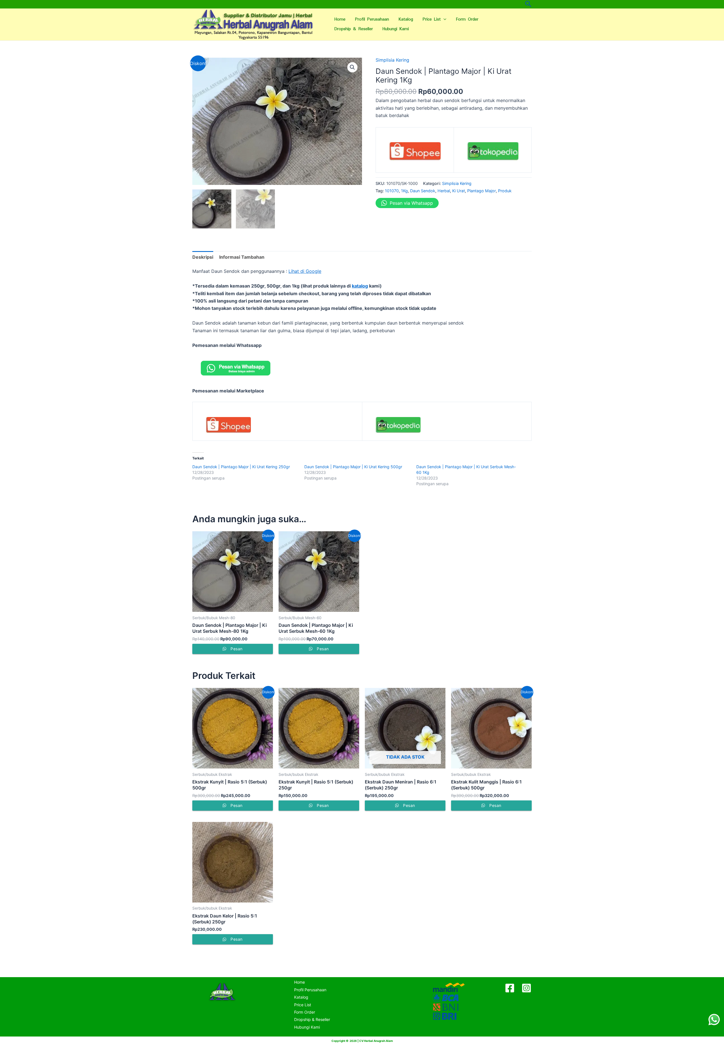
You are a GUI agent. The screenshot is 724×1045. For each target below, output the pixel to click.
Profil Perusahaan (372, 19)
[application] (443, 19)
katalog (360, 286)
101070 (392, 190)
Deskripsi (202, 257)
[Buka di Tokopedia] (492, 153)
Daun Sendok (422, 190)
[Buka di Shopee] (414, 153)
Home (339, 19)
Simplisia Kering (392, 60)
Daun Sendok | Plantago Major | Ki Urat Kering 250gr (241, 466)
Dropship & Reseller (353, 29)
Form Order (467, 19)
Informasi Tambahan (241, 257)
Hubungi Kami (395, 29)
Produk (505, 190)
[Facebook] (510, 988)
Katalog (405, 19)
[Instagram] (526, 988)
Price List (432, 19)
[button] (352, 67)
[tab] (202, 257)
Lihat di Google (304, 271)
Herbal (444, 190)
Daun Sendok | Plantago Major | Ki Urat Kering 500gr (353, 466)
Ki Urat (458, 190)
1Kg (404, 190)
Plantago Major (481, 190)
